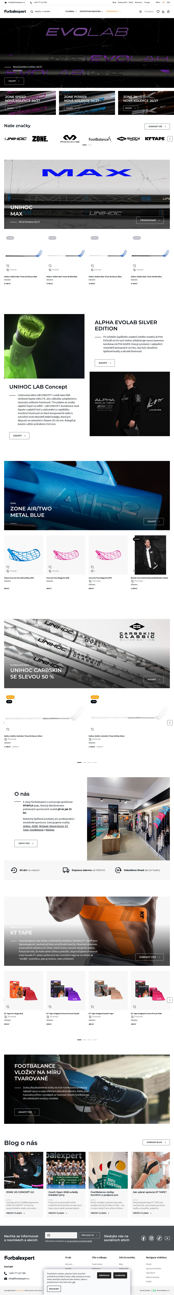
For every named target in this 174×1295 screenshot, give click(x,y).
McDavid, (44, 826)
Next (169, 138)
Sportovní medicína (153, 1268)
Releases (138, 2)
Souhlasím (120, 1275)
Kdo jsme (68, 1264)
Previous (4, 138)
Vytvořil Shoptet (145, 1291)
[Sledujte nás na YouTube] (167, 1238)
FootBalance (37, 830)
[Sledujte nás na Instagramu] (151, 1238)
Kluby (131, 2)
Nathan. (50, 830)
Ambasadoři (122, 2)
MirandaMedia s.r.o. (163, 1290)
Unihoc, (27, 826)
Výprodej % (150, 1273)
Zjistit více (24, 843)
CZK (163, 2)
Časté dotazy (97, 1264)
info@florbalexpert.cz (19, 1278)
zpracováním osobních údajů (79, 1241)
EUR (168, 2)
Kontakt (68, 1268)
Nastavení (54, 1288)
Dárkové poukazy (152, 1277)
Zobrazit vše (155, 126)
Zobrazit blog (154, 1142)
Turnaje (147, 2)
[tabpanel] (16, 138)
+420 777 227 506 (17, 1273)
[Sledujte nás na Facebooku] (143, 1238)
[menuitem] (72, 12)
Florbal (148, 1264)
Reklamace (96, 1268)
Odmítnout (104, 1275)
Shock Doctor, (57, 826)
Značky (149, 1281)
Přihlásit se (87, 1235)
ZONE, (35, 826)
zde (73, 1282)
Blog (114, 2)
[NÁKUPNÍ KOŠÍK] (168, 11)
